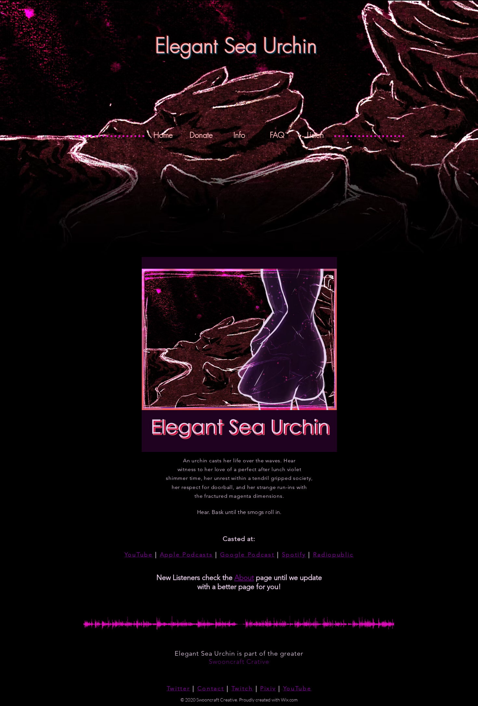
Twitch (242, 688)
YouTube (139, 554)
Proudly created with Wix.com (268, 699)
